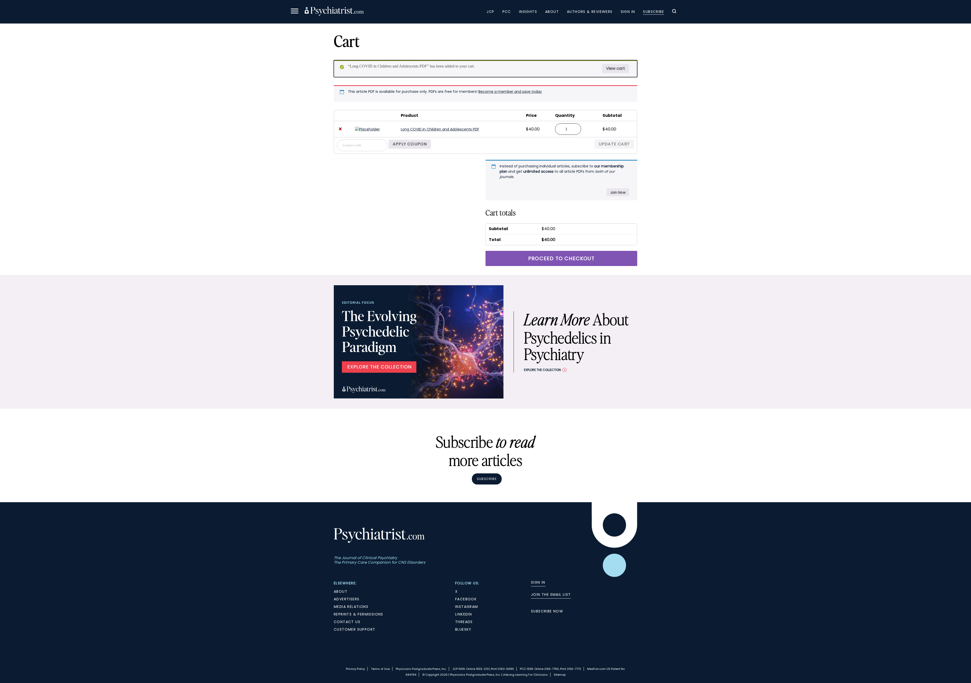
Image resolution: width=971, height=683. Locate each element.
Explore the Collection (542, 370)
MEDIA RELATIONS (351, 606)
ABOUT (340, 591)
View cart (615, 68)
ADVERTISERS (346, 599)
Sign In (628, 11)
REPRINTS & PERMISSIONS (358, 614)
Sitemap (560, 675)
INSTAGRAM (466, 606)
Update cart (614, 144)
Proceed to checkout (561, 258)
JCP (490, 11)
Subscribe (653, 11)
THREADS (464, 621)
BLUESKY (463, 629)
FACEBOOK (466, 599)
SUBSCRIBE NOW (547, 611)
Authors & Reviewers (590, 11)
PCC (506, 11)
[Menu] (294, 12)
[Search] (674, 12)
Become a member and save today (510, 91)
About (552, 11)
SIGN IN (538, 582)
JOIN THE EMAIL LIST (551, 594)
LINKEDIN (463, 614)
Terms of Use (380, 669)
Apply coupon (410, 144)
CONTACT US (347, 621)
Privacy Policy (355, 669)
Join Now (618, 192)
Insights (528, 11)
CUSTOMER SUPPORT (354, 629)
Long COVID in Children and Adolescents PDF (440, 129)
